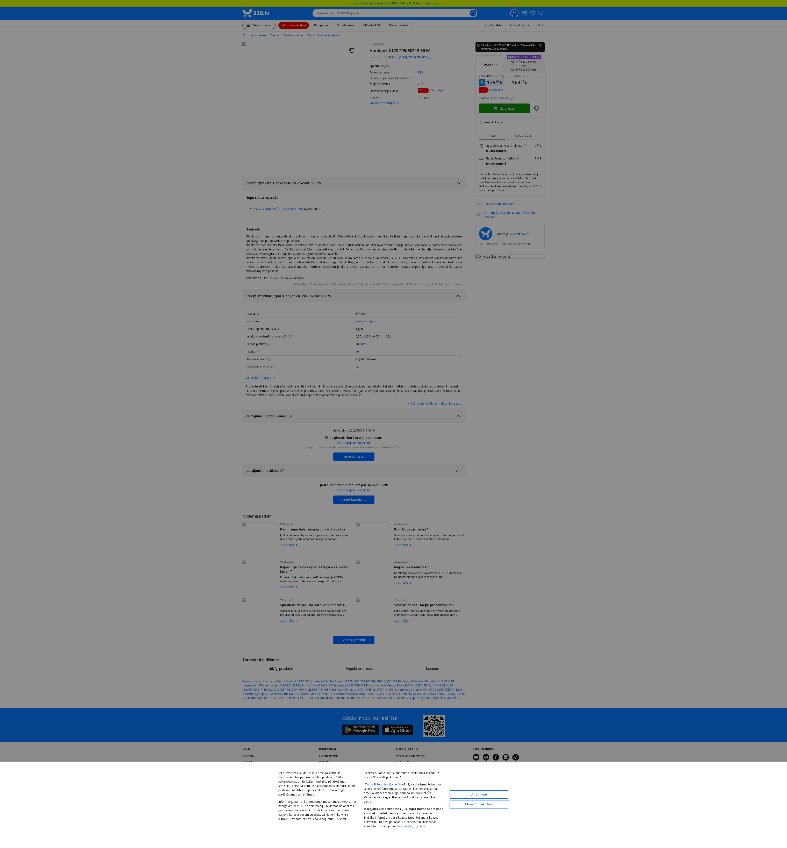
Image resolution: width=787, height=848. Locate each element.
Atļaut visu (479, 794)
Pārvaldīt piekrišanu (479, 804)
